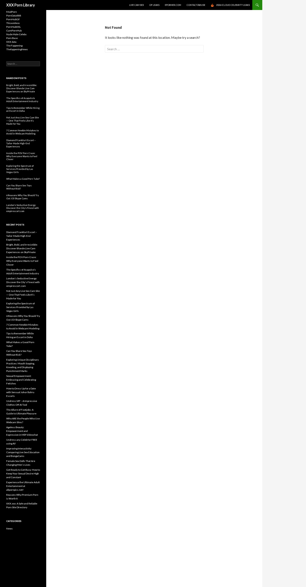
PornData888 (13, 15)
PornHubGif (13, 19)
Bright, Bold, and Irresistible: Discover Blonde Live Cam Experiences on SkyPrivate (21, 88)
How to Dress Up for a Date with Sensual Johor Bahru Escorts (21, 392)
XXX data (11, 41)
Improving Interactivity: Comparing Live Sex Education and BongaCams (23, 452)
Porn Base (12, 38)
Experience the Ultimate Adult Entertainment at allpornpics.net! (23, 486)
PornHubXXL (13, 26)
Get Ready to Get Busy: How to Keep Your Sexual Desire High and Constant (23, 473)
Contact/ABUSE (196, 5)
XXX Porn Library (20, 5)
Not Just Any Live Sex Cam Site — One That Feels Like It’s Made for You (22, 120)
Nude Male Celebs (16, 34)
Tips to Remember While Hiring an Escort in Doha (23, 109)
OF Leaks (154, 5)
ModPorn (11, 11)
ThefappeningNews (17, 49)
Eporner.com (173, 5)
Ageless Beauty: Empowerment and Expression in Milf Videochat (22, 431)
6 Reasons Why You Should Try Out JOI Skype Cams (22, 197)
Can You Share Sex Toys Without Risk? (19, 187)
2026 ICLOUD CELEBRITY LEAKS (233, 5)
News (9, 528)
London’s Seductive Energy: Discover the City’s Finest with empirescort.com (22, 208)
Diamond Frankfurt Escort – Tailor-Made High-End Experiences (21, 143)
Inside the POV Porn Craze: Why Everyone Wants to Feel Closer (21, 156)
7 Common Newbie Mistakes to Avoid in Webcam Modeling (22, 132)
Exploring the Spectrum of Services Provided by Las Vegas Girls (20, 168)
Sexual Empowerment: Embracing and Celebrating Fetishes (21, 379)
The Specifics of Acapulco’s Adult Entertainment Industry (22, 100)
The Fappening (14, 45)
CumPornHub (14, 30)
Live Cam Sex (136, 5)
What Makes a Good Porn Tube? (23, 178)
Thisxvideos (13, 23)
